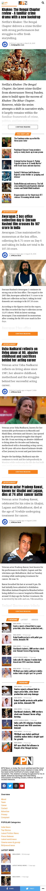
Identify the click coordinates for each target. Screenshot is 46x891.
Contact (4, 808)
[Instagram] (16, 786)
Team (3, 802)
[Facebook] (4, 786)
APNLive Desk (16, 255)
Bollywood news (8, 845)
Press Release (7, 836)
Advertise (5, 811)
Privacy (4, 814)
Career (4, 805)
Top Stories (6, 830)
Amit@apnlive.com (17, 45)
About (3, 799)
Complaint (5, 817)
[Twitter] (10, 786)
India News (5, 827)
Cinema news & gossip (10, 842)
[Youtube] (22, 786)
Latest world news (9, 839)
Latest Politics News (10, 833)
